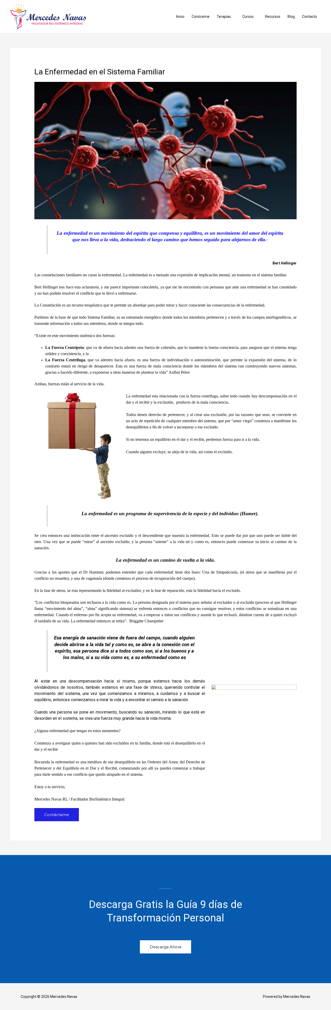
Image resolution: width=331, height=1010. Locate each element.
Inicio (180, 16)
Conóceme (200, 16)
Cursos (248, 16)
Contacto (309, 16)
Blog (291, 16)
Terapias (224, 16)
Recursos (272, 16)
